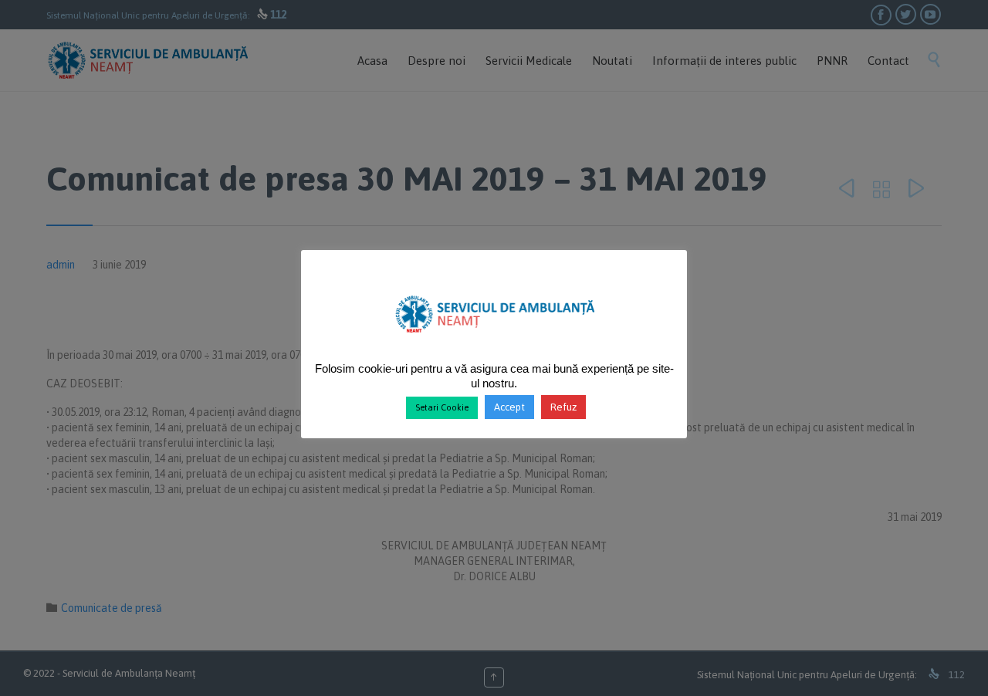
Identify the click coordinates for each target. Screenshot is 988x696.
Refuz (563, 407)
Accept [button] (509, 407)
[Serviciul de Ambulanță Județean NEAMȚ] (494, 339)
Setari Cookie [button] (442, 407)
